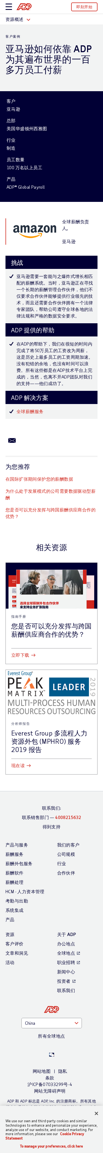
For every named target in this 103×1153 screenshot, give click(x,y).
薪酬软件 (14, 872)
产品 (10, 919)
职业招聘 (66, 962)
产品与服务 (16, 844)
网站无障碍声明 (50, 1090)
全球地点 (66, 953)
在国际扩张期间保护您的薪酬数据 (39, 478)
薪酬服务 (14, 854)
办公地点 (66, 943)
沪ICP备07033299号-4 (49, 1084)
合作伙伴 (66, 872)
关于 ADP (66, 934)
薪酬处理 (14, 882)
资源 (10, 934)
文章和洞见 (16, 953)
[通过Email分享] (12, 440)
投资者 (64, 981)
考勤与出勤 (16, 900)
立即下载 (20, 655)
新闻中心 (66, 971)
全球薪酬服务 (29, 411)
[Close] (96, 1113)
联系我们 (66, 990)
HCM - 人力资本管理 (24, 891)
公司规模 (66, 854)
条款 (49, 1077)
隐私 (62, 1071)
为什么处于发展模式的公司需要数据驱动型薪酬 (50, 494)
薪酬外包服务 (18, 863)
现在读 (18, 765)
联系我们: (51, 808)
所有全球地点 (51, 1035)
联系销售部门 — (51, 817)
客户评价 (14, 943)
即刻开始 (84, 6)
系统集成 (14, 910)
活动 (10, 962)
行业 (61, 863)
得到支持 (52, 826)
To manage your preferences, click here (51, 1146)
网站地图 (42, 1071)
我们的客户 (68, 844)
